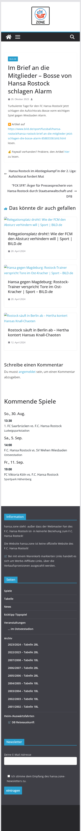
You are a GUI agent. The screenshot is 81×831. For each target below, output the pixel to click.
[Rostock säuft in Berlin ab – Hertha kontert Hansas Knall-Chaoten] (40, 316)
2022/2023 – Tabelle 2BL (23, 652)
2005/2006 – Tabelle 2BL (23, 675)
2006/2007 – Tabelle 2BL (23, 668)
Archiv (8, 638)
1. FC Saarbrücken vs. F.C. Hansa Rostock (33, 426)
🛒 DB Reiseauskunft (21, 722)
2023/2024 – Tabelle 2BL (23, 644)
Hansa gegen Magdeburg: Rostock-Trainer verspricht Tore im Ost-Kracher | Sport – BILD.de (38, 286)
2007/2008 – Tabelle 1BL (23, 660)
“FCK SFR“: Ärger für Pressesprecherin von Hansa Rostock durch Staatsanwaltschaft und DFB (39, 190)
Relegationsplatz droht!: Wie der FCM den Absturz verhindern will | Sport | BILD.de (40, 238)
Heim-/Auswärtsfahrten (19, 716)
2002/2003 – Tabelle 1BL (23, 699)
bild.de (12, 59)
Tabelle (8, 599)
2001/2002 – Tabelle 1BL (23, 706)
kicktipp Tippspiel (15, 614)
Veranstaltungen (15, 622)
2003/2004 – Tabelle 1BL (23, 691)
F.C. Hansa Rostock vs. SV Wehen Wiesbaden (35, 450)
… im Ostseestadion (20, 629)
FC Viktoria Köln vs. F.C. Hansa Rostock (31, 474)
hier (67, 151)
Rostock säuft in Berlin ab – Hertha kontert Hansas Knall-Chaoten (38, 332)
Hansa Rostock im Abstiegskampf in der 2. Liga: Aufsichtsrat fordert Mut (42, 174)
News (7, 606)
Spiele (8, 591)
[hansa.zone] (8, 36)
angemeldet (27, 372)
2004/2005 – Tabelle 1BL (23, 683)
